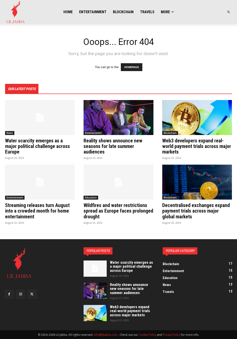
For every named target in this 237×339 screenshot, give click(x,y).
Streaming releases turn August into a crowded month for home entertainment (37, 210)
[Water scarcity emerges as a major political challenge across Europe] (40, 117)
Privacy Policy (171, 335)
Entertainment (93, 133)
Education (91, 197)
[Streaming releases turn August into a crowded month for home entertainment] (40, 182)
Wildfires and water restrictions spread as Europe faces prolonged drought (118, 210)
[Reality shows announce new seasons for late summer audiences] (118, 117)
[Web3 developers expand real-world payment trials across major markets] (197, 117)
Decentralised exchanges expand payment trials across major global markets (196, 210)
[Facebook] (9, 294)
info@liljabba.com (106, 335)
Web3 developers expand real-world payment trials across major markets (196, 146)
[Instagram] (20, 294)
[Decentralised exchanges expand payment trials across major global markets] (197, 182)
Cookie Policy (147, 335)
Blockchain (170, 133)
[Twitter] (31, 294)
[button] (228, 12)
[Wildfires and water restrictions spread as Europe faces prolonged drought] (118, 182)
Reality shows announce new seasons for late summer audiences (113, 146)
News (9, 133)
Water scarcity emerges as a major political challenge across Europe (37, 146)
